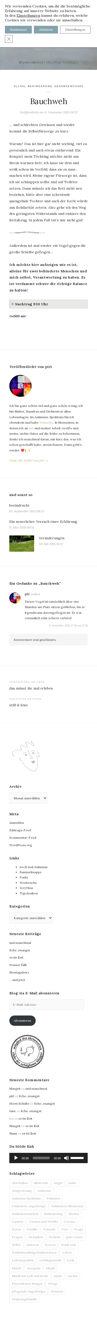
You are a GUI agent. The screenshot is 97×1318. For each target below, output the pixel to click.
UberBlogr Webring (60, 62)
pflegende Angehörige (28, 1291)
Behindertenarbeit (25, 1214)
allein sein (41, 1183)
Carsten (17, 1221)
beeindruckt (19, 505)
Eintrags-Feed (20, 830)
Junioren (33, 1245)
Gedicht (54, 1237)
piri (27, 594)
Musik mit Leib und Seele (30, 1276)
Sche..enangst (19, 950)
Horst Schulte (19, 1103)
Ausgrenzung (22, 1191)
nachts (73, 1276)
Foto (65, 1229)
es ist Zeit (16, 957)
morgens (33, 1268)
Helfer (16, 1245)
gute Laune (74, 1237)
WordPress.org (20, 845)
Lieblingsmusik (50, 1260)
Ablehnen (46, 29)
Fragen (17, 1237)
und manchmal (20, 943)
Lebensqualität (23, 1260)
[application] (48, 1158)
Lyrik (70, 1260)
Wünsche (46, 422)
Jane (12, 1111)
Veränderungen (51, 538)
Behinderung (40, 86)
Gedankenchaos (69, 86)
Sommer (57, 1291)
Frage (78, 1229)
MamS (16, 1268)
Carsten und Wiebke (43, 1221)
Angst (58, 1183)
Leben (67, 1252)
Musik (50, 1268)
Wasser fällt (18, 965)
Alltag (20, 86)
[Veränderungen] (21, 543)
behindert (54, 1198)
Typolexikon (29, 893)
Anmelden (16, 823)
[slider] (78, 1157)
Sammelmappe (31, 872)
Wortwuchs (28, 883)
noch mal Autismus (34, 867)
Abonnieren (22, 1020)
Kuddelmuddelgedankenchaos (34, 1252)
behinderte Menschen (68, 1206)
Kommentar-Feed (22, 838)
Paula (24, 877)
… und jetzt (17, 980)
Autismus (44, 1191)
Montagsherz (19, 972)
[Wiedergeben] (16, 1158)
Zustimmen (18, 29)
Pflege (53, 1284)
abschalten (20, 1183)
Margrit (14, 1088)
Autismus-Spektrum (26, 1198)
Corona (69, 1221)
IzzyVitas (26, 888)
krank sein (68, 1245)
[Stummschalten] (66, 1158)
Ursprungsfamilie (24, 1299)
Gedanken (35, 1237)
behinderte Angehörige (29, 1206)
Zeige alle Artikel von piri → (28, 460)
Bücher (74, 1214)
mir (31, 428)
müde (58, 1276)
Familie (32, 1229)
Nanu (13, 1133)
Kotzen (50, 1245)
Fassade (49, 1229)
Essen (16, 1229)
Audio (72, 1183)
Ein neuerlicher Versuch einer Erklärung (43, 521)
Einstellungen (28, 15)
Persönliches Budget (27, 1284)
